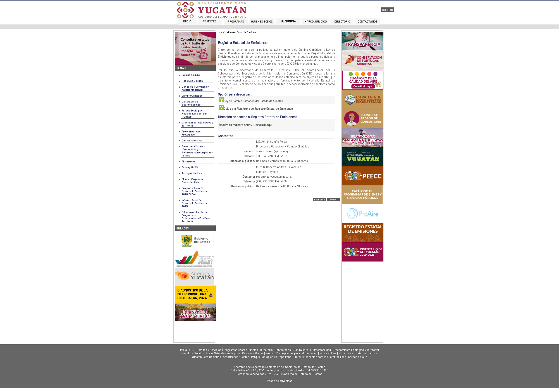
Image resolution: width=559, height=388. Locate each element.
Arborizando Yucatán (236, 357)
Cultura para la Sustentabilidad (191, 103)
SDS (191, 350)
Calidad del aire (357, 357)
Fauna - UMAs (327, 353)
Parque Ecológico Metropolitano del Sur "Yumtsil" (194, 113)
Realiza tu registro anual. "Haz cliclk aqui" (246, 124)
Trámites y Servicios (208, 350)
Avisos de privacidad (279, 381)
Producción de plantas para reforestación (291, 353)
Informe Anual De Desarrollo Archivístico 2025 (195, 203)
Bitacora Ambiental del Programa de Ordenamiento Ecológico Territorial (196, 216)
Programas (230, 350)
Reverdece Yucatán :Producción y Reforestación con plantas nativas (197, 151)
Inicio (223, 32)
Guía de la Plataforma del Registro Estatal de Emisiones (258, 108)
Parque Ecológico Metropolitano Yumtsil (276, 357)
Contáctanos (283, 350)
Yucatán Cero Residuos (206, 357)
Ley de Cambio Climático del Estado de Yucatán (253, 101)
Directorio (266, 350)
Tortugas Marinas (192, 173)
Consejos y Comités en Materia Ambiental (195, 88)
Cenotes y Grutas (192, 140)
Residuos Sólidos (192, 80)
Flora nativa (188, 161)
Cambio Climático (192, 95)
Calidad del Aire (191, 74)
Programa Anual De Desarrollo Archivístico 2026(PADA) (195, 191)
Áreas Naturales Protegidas (191, 133)
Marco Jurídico (248, 350)
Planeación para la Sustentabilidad (192, 180)
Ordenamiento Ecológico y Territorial (356, 350)
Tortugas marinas (366, 353)
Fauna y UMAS (190, 167)
